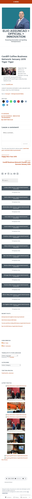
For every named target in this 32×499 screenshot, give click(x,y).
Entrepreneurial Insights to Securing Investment (13, 316)
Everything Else (8, 119)
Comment (25, 143)
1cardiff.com (9, 84)
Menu (17, 2)
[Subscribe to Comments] (2, 346)
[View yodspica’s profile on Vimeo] (17, 174)
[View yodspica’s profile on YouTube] (14, 174)
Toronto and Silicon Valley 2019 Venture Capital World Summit (16, 323)
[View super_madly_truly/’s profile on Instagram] (8, 174)
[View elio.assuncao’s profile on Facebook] (2, 174)
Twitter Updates (7, 370)
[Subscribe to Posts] (2, 343)
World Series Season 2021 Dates (9, 320)
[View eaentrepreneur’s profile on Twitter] (5, 174)
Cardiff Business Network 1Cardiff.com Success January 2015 (16, 162)
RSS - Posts (5, 343)
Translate (12, 357)
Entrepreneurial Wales (17, 94)
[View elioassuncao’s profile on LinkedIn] (11, 174)
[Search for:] (10, 180)
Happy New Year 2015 (9, 155)
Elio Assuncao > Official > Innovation (16, 33)
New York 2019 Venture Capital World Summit (12, 326)
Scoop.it (7, 94)
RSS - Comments (7, 346)
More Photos (5, 459)
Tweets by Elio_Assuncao (7, 373)
